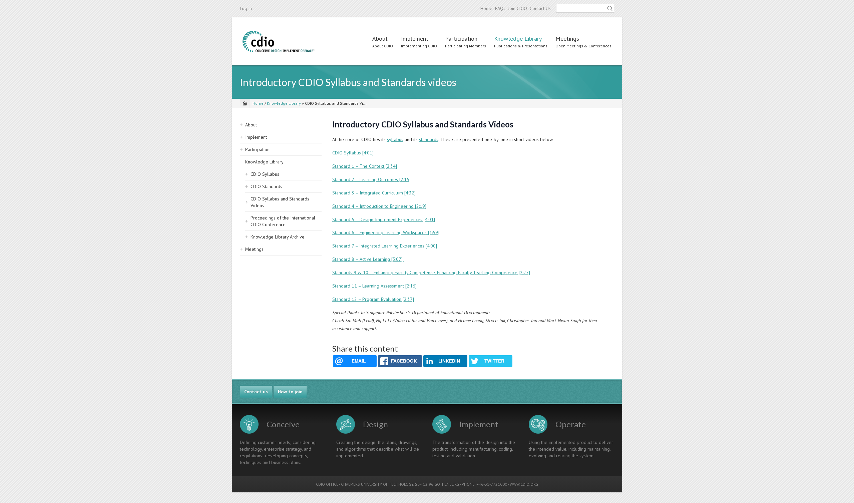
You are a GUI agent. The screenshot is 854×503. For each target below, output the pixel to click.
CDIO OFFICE (327, 484)
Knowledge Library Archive (278, 237)
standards (428, 139)
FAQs (500, 8)
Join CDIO (517, 8)
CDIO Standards (266, 186)
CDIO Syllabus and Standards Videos (280, 202)
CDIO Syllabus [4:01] (353, 153)
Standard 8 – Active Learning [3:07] (368, 259)
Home (486, 8)
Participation (461, 38)
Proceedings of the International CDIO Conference (283, 221)
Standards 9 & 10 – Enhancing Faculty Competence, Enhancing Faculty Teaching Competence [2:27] (431, 273)
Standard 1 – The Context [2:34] (364, 166)
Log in (246, 8)
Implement (414, 38)
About (380, 38)
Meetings (567, 38)
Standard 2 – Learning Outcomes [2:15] (371, 179)
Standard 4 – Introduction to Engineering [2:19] (379, 206)
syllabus (395, 139)
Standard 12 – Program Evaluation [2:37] (373, 299)
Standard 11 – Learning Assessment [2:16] (374, 286)
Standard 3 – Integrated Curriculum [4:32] (374, 193)
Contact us (256, 392)
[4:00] (430, 246)
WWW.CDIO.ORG (524, 484)
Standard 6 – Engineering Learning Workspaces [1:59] (385, 232)
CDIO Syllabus (265, 174)
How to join (290, 392)
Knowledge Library (518, 38)
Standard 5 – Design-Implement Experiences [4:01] (383, 219)
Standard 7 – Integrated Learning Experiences (378, 246)
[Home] (279, 41)
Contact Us (540, 8)
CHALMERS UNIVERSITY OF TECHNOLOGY (377, 484)
